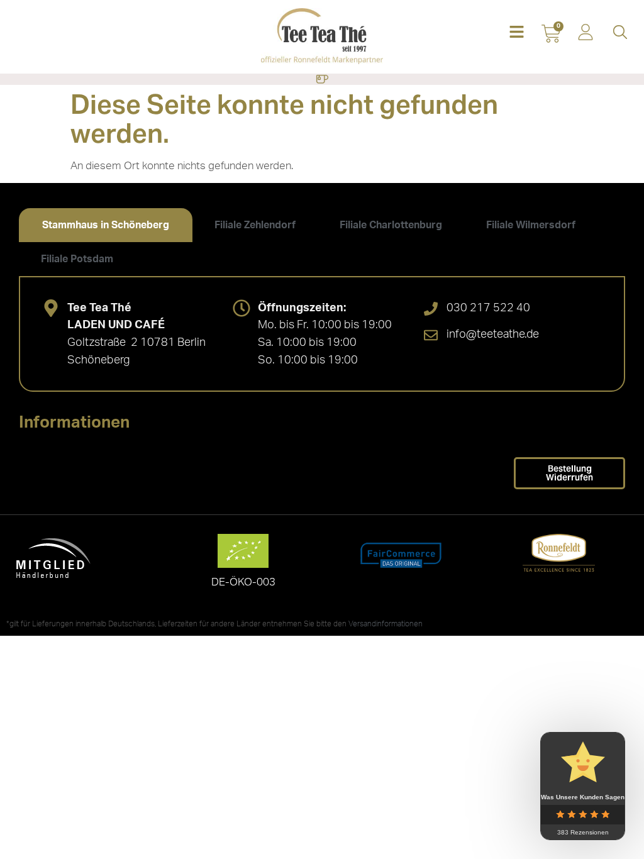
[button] (517, 33)
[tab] (105, 225)
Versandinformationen (385, 624)
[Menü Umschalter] (322, 79)
